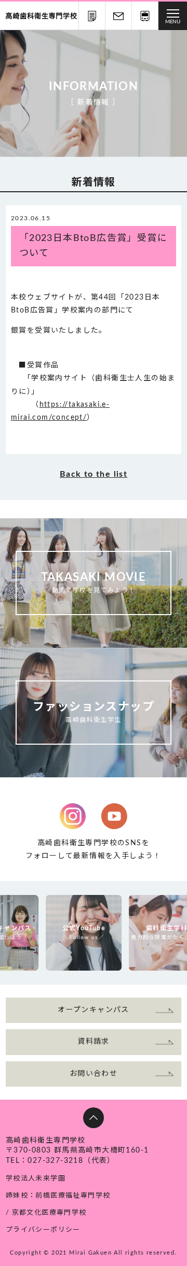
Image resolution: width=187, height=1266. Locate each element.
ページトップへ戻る (93, 1117)
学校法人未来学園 (35, 1178)
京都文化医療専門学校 (49, 1213)
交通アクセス (145, 16)
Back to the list (93, 474)
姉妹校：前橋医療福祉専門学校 (58, 1195)
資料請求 (92, 16)
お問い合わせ (118, 16)
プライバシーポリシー (43, 1230)
